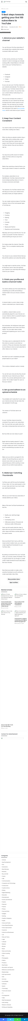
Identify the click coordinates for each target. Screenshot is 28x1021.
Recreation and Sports (7, 967)
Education (4, 895)
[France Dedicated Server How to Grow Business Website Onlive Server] (7, 596)
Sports (3, 986)
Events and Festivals (7, 899)
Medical (4, 944)
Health (3, 920)
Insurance (4, 930)
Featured (4, 904)
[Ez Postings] (7, 1)
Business (4, 871)
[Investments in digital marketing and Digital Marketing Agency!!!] (21, 613)
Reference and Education (8, 969)
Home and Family (6, 923)
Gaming (4, 916)
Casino (3, 876)
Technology (5, 988)
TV (2, 993)
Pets (3, 955)
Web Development (6, 1000)
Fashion (4, 902)
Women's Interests (6, 1004)
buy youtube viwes (14, 579)
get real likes (14, 582)
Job (3, 934)
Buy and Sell (5, 873)
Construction (5, 885)
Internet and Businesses (8, 932)
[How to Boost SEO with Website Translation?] (21, 596)
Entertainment (5, 897)
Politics (4, 960)
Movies (4, 946)
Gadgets (4, 913)
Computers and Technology (8, 883)
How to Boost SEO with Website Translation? (19, 603)
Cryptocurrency (6, 888)
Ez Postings (5, 27)
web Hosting (5, 1002)
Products (4, 962)
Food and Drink (5, 911)
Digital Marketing (6, 892)
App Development (6, 862)
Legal (3, 939)
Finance (4, 906)
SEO (7, 8)
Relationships (5, 972)
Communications (6, 880)
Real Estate (5, 965)
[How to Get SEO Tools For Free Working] (7, 666)
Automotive (5, 866)
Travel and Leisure (6, 990)
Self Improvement (6, 974)
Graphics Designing (6, 918)
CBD (3, 878)
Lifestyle (4, 941)
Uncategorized (5, 995)
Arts (3, 864)
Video (3, 997)
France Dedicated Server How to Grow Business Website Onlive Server (6, 604)
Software (4, 983)
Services (4, 979)
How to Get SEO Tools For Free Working (7, 725)
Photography (5, 958)
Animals (4, 859)
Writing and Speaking (7, 1007)
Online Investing (6, 953)
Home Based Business (7, 925)
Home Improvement (7, 927)
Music (3, 948)
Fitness (4, 909)
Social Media (5, 981)
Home (4, 8)
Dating (3, 890)
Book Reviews (5, 869)
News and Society (6, 951)
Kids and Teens (5, 937)
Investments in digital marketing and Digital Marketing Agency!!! (21, 620)
